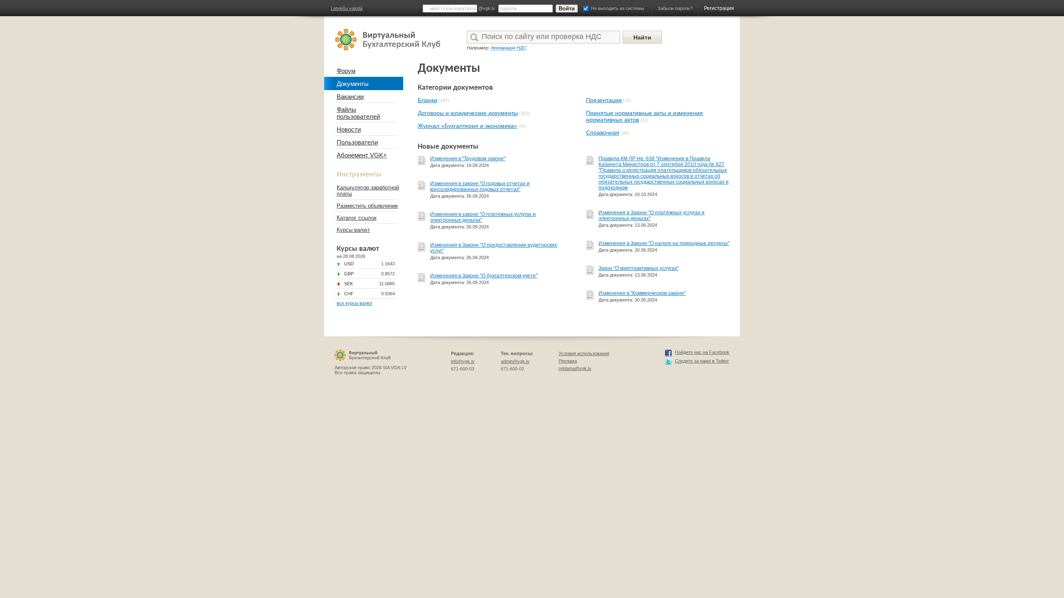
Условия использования (584, 353)
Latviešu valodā (346, 8)
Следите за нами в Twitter (702, 360)
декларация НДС (509, 47)
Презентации (604, 100)
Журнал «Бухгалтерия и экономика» (467, 126)
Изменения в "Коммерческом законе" (642, 293)
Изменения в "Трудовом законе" (467, 159)
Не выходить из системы (617, 8)
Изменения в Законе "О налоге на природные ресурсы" (663, 243)
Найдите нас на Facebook (702, 352)
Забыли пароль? (675, 8)
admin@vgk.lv (515, 361)
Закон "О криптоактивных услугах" (638, 268)
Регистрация (719, 8)
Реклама (568, 360)
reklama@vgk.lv (575, 368)
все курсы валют (354, 303)
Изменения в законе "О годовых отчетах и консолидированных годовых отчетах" (480, 186)
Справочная (602, 132)
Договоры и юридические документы (468, 113)
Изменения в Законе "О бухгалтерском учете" (483, 276)
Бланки (427, 100)
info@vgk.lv (463, 361)
